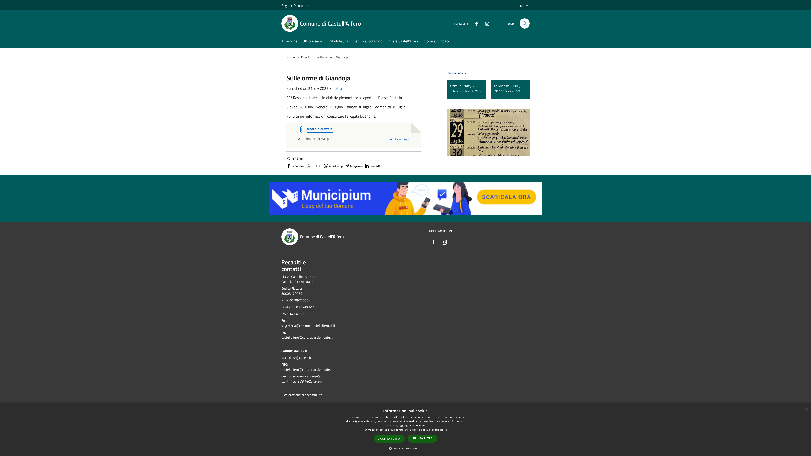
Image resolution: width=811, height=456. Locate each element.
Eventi (305, 57)
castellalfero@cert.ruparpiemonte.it (307, 337)
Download (402, 139)
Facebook (298, 165)
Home (290, 57)
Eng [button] (521, 6)
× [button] (806, 409)
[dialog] (405, 430)
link (446, 430)
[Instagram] (485, 23)
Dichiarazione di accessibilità (301, 394)
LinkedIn (375, 165)
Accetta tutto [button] (389, 438)
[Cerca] (525, 23)
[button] (405, 448)
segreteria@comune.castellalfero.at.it (308, 325)
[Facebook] (475, 23)
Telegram (356, 165)
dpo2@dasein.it (300, 357)
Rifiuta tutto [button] (422, 438)
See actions (455, 73)
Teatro (337, 88)
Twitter (316, 165)
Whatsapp (335, 165)
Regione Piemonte (294, 5)
